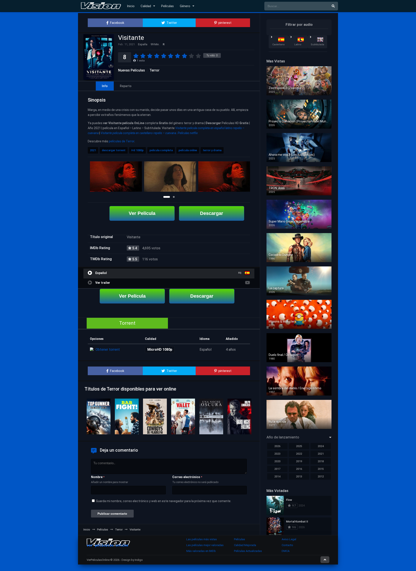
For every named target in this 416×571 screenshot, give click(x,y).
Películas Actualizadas (248, 551)
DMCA (285, 551)
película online (188, 150)
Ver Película (142, 213)
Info (105, 86)
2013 (299, 476)
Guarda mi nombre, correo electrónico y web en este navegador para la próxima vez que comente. (163, 501)
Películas (167, 6)
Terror (154, 70)
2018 (321, 461)
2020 (277, 461)
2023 (277, 453)
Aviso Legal (289, 539)
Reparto (126, 86)
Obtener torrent (108, 349)
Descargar (211, 213)
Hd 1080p (137, 150)
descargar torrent (113, 150)
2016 (299, 468)
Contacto (287, 545)
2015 (321, 468)
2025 (299, 446)
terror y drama (212, 150)
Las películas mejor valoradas (205, 545)
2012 (321, 476)
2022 (299, 453)
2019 (299, 461)
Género (185, 6)
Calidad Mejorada (245, 545)
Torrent (127, 323)
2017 (277, 468)
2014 (277, 476)
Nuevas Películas (131, 70)
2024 (321, 446)
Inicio (131, 6)
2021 (93, 150)
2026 (277, 446)
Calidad (146, 6)
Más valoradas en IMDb (201, 551)
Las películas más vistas (201, 539)
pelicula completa (161, 150)
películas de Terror (121, 141)
